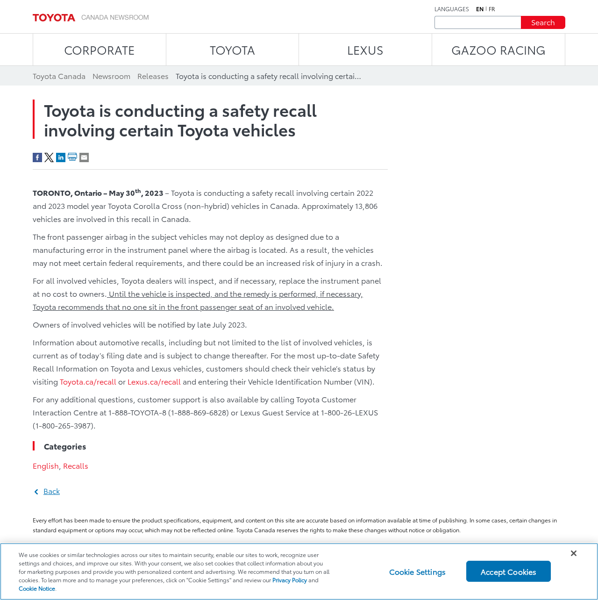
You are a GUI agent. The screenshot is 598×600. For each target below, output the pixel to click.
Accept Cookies (508, 571)
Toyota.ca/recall (88, 381)
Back (51, 490)
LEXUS (365, 49)
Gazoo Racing (498, 49)
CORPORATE (99, 49)
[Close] (573, 553)
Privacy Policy (289, 580)
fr (492, 9)
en (480, 9)
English (46, 465)
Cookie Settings (417, 571)
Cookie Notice (37, 588)
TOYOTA (232, 49)
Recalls (75, 465)
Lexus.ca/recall (154, 381)
